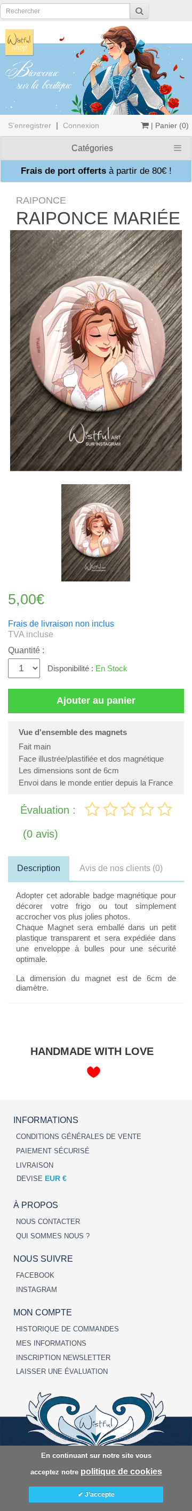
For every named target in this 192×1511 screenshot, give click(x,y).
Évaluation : (49, 810)
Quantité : (26, 650)
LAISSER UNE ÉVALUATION (62, 1371)
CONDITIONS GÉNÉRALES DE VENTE (78, 1137)
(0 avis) (40, 834)
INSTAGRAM (36, 1290)
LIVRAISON (34, 1165)
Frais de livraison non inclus (61, 623)
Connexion (81, 125)
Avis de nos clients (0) (121, 868)
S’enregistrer (29, 125)
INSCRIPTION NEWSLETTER (63, 1358)
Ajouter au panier (96, 700)
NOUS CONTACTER (48, 1222)
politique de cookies (121, 1471)
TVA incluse (30, 634)
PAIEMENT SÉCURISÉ (53, 1151)
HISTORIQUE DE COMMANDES (67, 1329)
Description (38, 868)
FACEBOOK (35, 1275)
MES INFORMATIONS (51, 1343)
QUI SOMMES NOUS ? (53, 1236)
